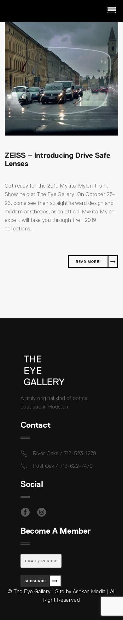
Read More (87, 262)
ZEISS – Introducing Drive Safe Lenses (57, 159)
